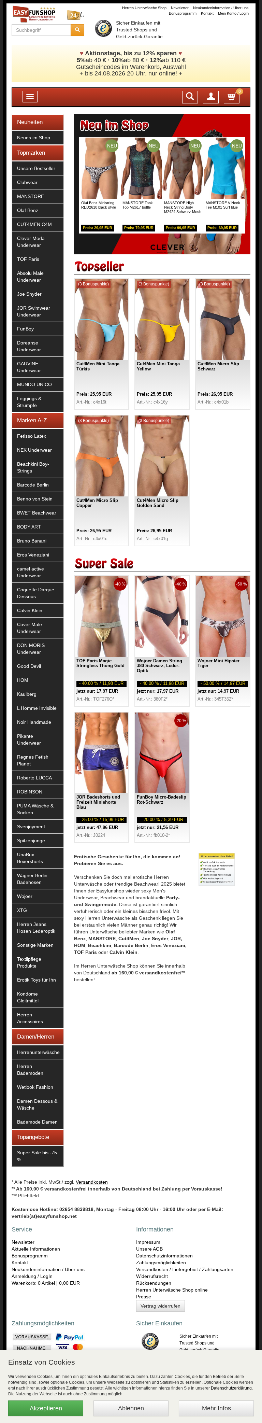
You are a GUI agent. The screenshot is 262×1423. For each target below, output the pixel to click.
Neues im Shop (33, 137)
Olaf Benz (27, 210)
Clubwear (27, 182)
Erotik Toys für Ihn (36, 980)
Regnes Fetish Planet (32, 760)
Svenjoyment (31, 826)
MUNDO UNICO (34, 384)
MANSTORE (30, 196)
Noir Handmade (34, 722)
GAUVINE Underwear (29, 367)
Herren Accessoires (30, 1018)
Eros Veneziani (33, 555)
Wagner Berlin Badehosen (32, 879)
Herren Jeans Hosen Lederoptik (36, 927)
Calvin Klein (29, 610)
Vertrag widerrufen (160, 1306)
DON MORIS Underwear (31, 649)
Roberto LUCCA (34, 777)
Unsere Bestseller (36, 168)
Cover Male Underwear (29, 628)
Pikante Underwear (29, 739)
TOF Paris (28, 259)
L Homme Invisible (37, 708)
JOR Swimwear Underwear (33, 311)
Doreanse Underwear (29, 346)
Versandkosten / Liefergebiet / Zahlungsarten (184, 1269)
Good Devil (29, 666)
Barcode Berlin (33, 485)
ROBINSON (29, 791)
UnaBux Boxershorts (30, 858)
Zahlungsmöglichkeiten (161, 1262)
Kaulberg (27, 694)
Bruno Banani (31, 541)
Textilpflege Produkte (29, 962)
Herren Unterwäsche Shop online (172, 1290)
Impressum (148, 1242)
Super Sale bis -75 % (37, 1156)
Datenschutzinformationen (164, 1255)
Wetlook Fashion (35, 1087)
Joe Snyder (29, 294)
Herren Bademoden (30, 1069)
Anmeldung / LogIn (32, 1276)
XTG (22, 910)
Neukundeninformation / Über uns (221, 8)
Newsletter (180, 8)
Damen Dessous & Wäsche (37, 1104)
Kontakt (207, 13)
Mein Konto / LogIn (233, 13)
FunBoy (25, 329)
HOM (22, 680)
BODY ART (29, 527)
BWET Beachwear (36, 513)
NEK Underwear (34, 450)
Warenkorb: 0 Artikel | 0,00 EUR (46, 1283)
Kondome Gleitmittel (28, 997)
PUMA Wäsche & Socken (35, 809)
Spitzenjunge (31, 840)
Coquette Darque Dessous (35, 593)
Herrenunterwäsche (38, 1052)
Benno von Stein (35, 499)
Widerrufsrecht (152, 1276)
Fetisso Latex (31, 436)
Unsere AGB (149, 1249)
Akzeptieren (46, 1408)
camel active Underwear (30, 572)
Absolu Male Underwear (30, 276)
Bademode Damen (37, 1122)
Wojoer (24, 896)
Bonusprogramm (182, 13)
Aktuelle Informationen (36, 1249)
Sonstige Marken (35, 945)
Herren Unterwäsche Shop (144, 8)
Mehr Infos (216, 1408)
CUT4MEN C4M (34, 224)
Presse (143, 1296)
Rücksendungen (153, 1283)
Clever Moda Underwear (31, 242)
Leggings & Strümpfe (29, 402)
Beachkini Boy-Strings (33, 467)
